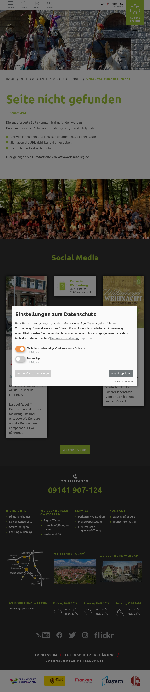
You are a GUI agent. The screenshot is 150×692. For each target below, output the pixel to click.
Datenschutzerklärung (64, 338)
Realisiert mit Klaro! (123, 381)
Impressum (86, 338)
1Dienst (33, 352)
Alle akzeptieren (121, 373)
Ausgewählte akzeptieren (33, 373)
